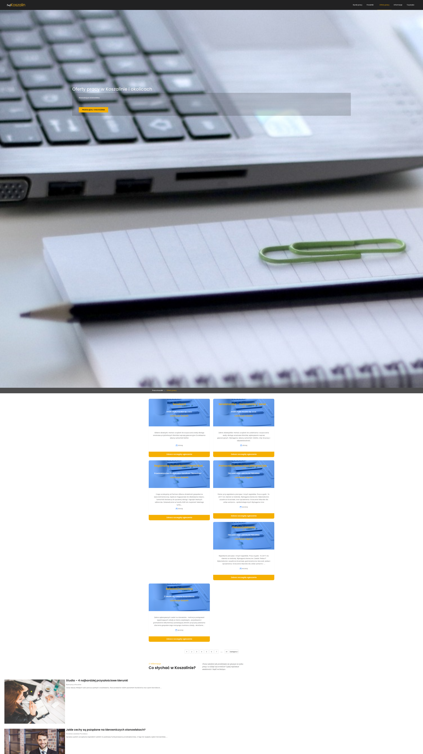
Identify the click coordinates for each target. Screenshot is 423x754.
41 (227, 652)
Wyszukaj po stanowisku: (89, 98)
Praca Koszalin (157, 390)
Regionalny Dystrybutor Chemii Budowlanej (183, 466)
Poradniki (370, 5)
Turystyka (410, 5)
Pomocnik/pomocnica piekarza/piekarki (246, 466)
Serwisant (179, 404)
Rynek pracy (357, 5)
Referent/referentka (179, 589)
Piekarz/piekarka (243, 527)
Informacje (398, 5)
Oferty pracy (384, 5)
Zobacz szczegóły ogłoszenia (179, 454)
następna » (234, 652)
